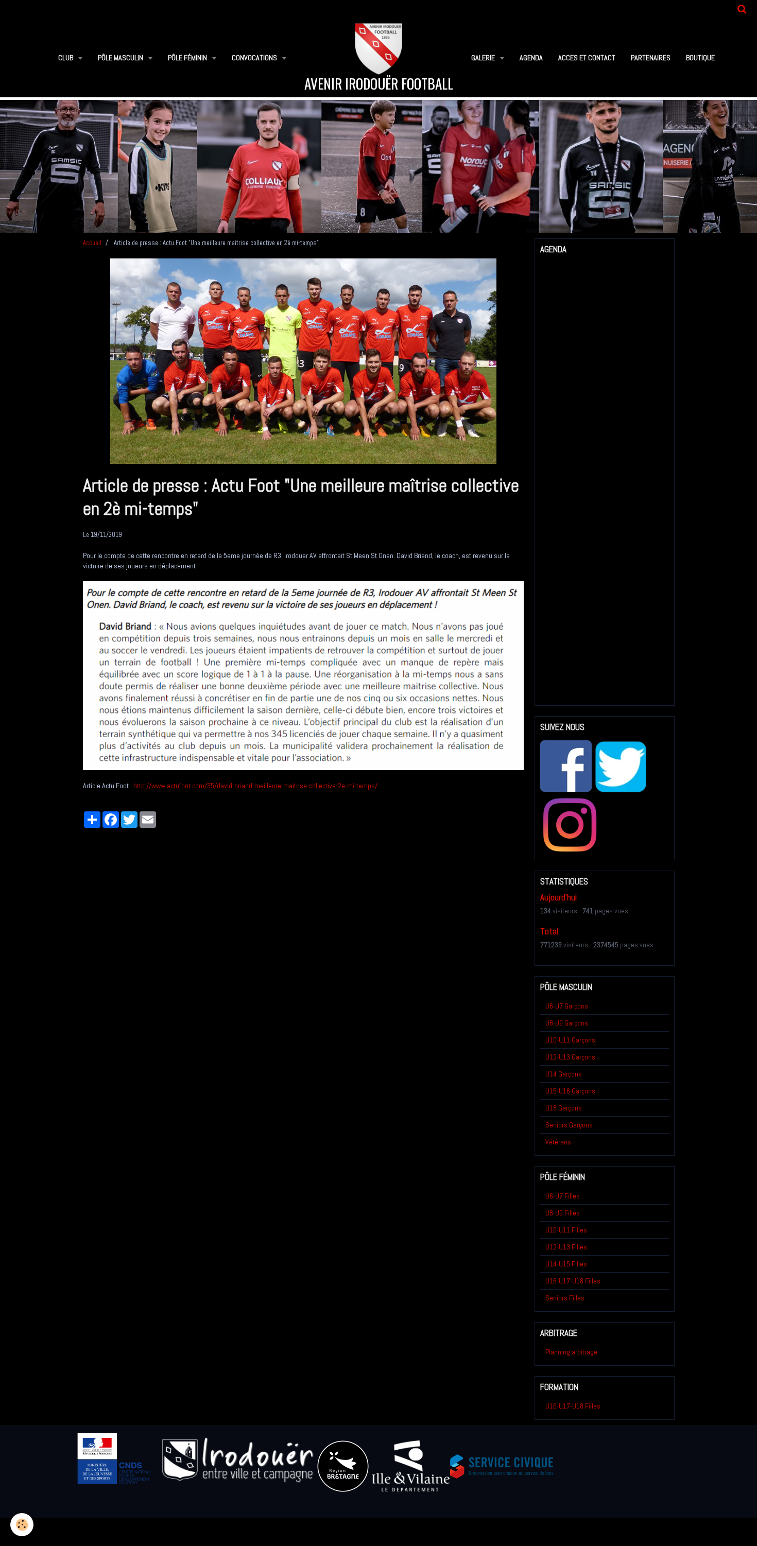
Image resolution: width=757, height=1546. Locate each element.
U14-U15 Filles (566, 1264)
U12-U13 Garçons (570, 1057)
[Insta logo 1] (569, 824)
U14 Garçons (563, 1074)
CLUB (66, 57)
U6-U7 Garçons (566, 1006)
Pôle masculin (121, 57)
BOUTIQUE (700, 57)
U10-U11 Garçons (570, 1040)
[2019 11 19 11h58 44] (303, 675)
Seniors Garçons (569, 1125)
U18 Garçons (563, 1108)
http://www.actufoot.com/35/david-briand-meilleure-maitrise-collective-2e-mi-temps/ (255, 785)
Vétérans (558, 1142)
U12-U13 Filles (566, 1247)
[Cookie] (21, 1524)
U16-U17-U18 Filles (572, 1281)
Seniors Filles (564, 1297)
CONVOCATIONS (255, 57)
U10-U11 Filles (566, 1230)
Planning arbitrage (571, 1352)
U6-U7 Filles (562, 1196)
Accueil (92, 243)
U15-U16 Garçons (570, 1091)
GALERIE (483, 57)
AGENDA (531, 57)
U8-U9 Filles (562, 1213)
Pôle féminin (188, 57)
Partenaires (650, 57)
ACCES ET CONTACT (586, 57)
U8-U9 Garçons (566, 1023)
